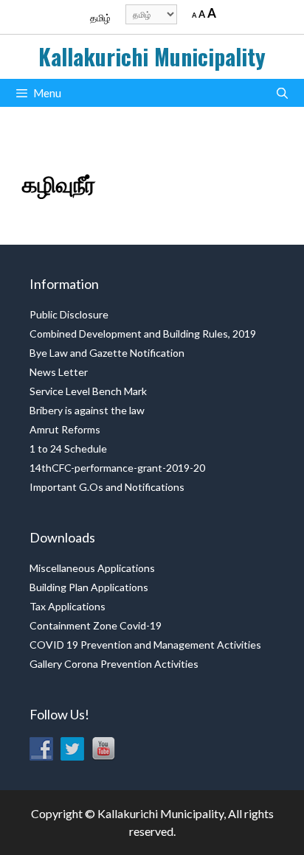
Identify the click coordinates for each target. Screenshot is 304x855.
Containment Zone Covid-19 (96, 625)
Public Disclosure (69, 314)
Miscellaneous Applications (92, 568)
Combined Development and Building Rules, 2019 (143, 333)
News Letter (59, 372)
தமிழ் (100, 18)
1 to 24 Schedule (68, 448)
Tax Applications (68, 606)
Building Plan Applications (89, 587)
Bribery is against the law (87, 410)
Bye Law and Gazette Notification (107, 352)
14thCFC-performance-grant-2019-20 (117, 467)
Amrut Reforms (65, 429)
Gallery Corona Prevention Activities (114, 663)
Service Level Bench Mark (88, 391)
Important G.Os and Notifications (107, 487)
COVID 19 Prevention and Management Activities (145, 644)
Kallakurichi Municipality (152, 56)
